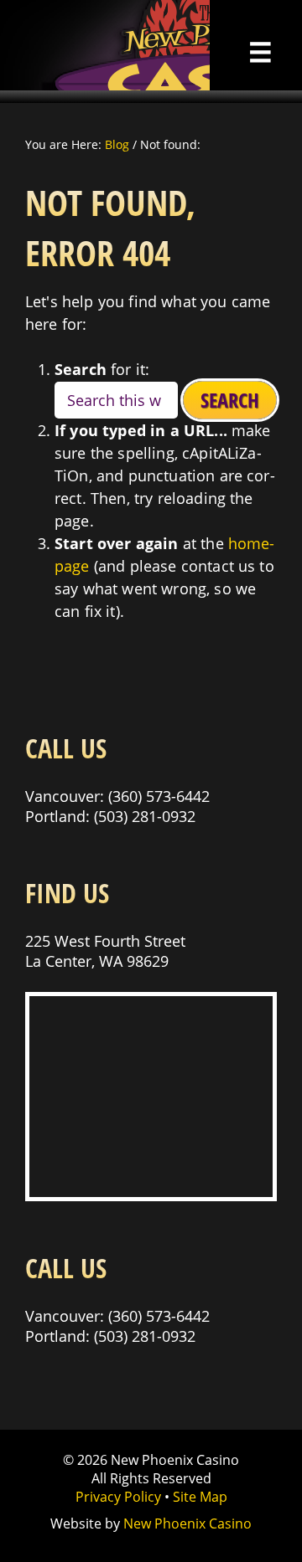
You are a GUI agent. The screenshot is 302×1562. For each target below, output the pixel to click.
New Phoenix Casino (105, 45)
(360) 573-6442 (159, 796)
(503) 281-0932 (144, 816)
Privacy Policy (118, 1496)
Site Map (200, 1496)
